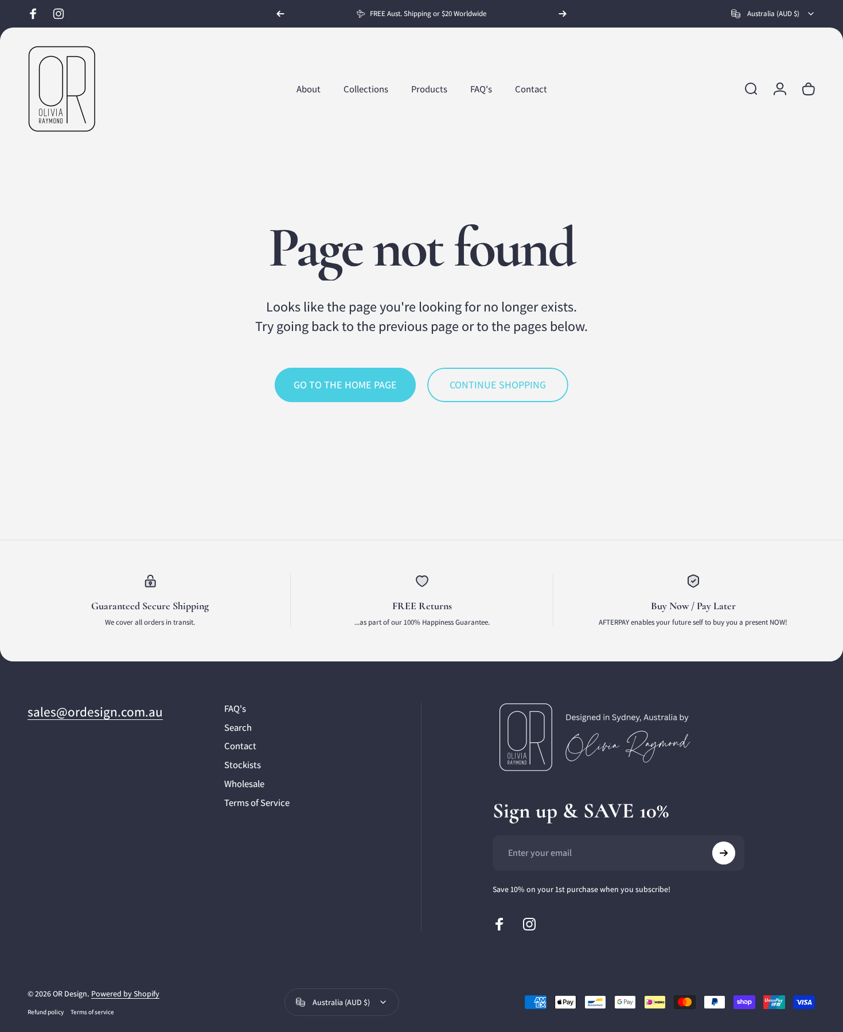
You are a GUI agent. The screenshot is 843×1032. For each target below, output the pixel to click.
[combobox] (773, 14)
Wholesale (244, 784)
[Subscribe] (723, 853)
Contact (240, 746)
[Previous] (280, 14)
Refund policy (46, 1012)
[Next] (562, 14)
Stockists (242, 765)
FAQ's (235, 709)
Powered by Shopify (125, 993)
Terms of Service (257, 803)
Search (238, 728)
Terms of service (92, 1012)
